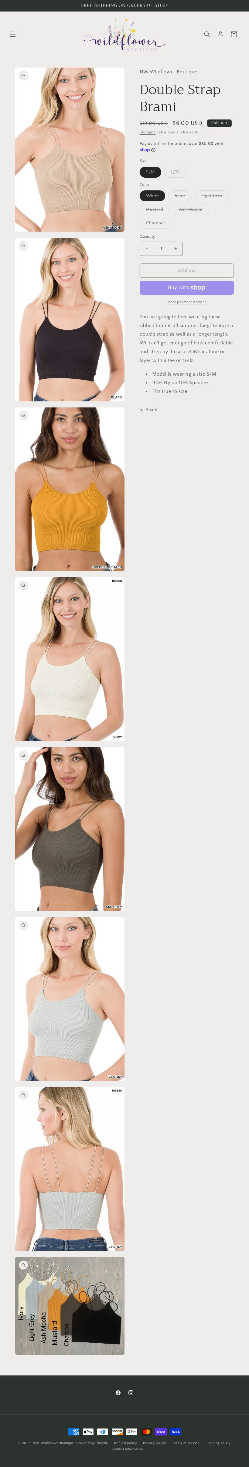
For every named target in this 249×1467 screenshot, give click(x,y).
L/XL (179, 173)
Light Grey (215, 197)
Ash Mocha (194, 211)
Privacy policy (154, 1443)
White (155, 197)
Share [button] (151, 409)
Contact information (127, 1449)
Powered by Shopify (91, 1443)
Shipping (148, 132)
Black (183, 197)
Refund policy (125, 1443)
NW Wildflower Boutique (53, 1443)
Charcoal (158, 224)
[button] (12, 34)
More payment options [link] (186, 302)
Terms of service (186, 1443)
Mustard (158, 211)
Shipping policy (218, 1443)
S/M (153, 173)
